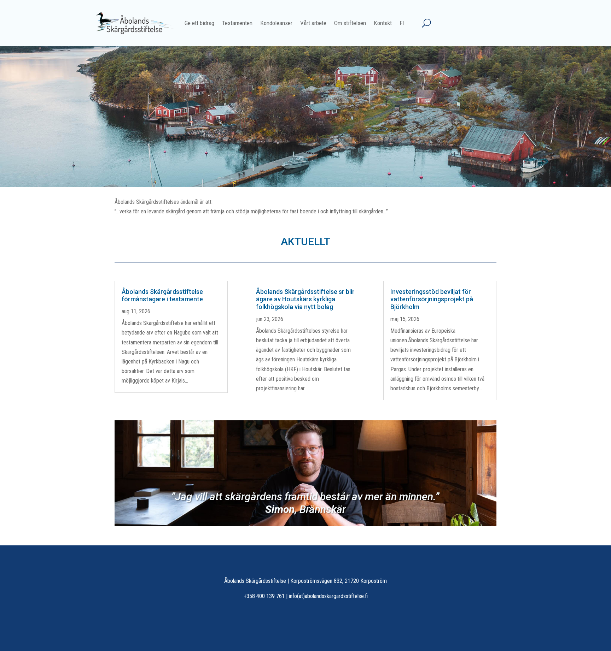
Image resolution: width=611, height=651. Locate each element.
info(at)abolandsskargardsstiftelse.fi (328, 596)
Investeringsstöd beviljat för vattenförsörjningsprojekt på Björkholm (431, 299)
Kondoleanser (276, 22)
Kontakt (383, 22)
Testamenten (237, 22)
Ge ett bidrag (199, 22)
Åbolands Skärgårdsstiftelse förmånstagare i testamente (162, 295)
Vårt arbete (313, 22)
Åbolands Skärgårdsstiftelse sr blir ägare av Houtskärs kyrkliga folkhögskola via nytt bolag (305, 299)
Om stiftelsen (350, 22)
